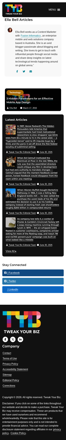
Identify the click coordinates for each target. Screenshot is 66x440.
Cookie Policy (18, 433)
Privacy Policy (10, 364)
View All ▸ (11, 251)
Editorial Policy (11, 380)
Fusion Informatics (31, 35)
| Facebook (13, 272)
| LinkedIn (12, 289)
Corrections (9, 385)
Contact (7, 353)
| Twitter (11, 281)
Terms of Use (10, 358)
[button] (52, 10)
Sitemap (7, 374)
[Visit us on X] (13, 339)
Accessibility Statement (15, 369)
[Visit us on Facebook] (5, 339)
